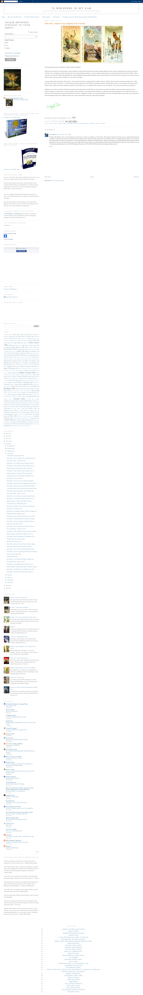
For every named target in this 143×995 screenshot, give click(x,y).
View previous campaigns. (13, 53)
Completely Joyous (11, 715)
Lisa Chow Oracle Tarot (16, 370)
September (10, 451)
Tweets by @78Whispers (10, 289)
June (8, 575)
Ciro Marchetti (73, 943)
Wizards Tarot (35, 423)
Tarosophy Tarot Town (73, 975)
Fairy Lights (15, 353)
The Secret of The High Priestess (21, 99)
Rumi (5, 391)
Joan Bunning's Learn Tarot (73, 955)
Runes (11, 390)
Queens (26, 384)
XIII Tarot (15, 425)
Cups (51, 123)
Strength (30, 396)
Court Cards (32, 340)
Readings (7, 388)
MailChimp (16, 56)
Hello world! (9, 825)
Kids (22, 366)
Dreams (31, 349)
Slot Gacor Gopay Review (12, 711)
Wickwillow (36, 420)
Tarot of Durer (100, 123)
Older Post (136, 177)
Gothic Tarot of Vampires (19, 357)
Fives (6, 355)
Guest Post (28, 357)
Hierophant (7, 363)
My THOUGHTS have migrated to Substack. (16, 819)
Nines (30, 378)
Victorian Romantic (34, 418)
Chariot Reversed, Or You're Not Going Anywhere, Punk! (22, 488)
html (6, 42)
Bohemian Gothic (21, 336)
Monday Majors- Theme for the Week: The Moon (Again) (22, 567)
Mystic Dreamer (23, 376)
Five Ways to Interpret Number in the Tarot (16, 717)
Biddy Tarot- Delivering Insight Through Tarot (73, 941)
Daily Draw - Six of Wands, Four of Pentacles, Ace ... (20, 564)
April (8, 577)
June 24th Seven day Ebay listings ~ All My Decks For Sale (20, 836)
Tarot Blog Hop (30, 399)
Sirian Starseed (12, 394)
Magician (15, 373)
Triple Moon (9, 721)
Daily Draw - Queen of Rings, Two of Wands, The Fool (21, 458)
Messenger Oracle (15, 374)
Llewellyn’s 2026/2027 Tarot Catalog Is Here (16, 730)
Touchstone (31, 412)
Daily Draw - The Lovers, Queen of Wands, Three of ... (21, 521)
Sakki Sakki (26, 390)
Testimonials (56, 17)
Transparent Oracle (18, 414)
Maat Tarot (73, 961)
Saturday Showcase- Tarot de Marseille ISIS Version (20, 476)
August (9, 453)
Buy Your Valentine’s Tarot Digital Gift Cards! (16, 814)
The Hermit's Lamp (11, 749)
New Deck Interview (34, 376)
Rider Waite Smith (25, 388)
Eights (19, 351)
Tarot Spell (16, 408)
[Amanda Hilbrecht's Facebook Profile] (5, 237)
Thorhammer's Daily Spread (10, 412)
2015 (7, 433)
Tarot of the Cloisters (21, 403)
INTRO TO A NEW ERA (12, 797)
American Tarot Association (73, 929)
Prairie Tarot (18, 384)
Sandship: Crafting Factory (12, 847)
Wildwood (7, 422)
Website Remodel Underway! (13, 778)
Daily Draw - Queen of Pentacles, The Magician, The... (21, 536)
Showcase (24, 392)
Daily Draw (23, 343)
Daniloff (10, 345)
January (9, 582)
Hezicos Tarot (73, 953)
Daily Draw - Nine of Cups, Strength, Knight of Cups (20, 549)
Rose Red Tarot (10, 801)
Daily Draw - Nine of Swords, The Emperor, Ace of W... (21, 516)
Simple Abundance (73, 973)
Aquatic (6, 196)
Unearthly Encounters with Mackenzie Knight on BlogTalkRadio (79, 17)
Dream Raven (25, 349)
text (6, 45)
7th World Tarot (7, 334)
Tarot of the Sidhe (14, 406)
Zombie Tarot (26, 425)
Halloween (35, 357)
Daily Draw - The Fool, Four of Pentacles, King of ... (20, 572)
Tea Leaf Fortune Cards (29, 408)
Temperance (7, 410)
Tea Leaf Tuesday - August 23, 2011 (16, 493)
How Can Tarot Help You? (15, 17)
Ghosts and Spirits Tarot (30, 355)
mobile (7, 48)
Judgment (70, 123)
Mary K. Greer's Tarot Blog (13, 756)
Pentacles (27, 382)
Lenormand (6, 370)
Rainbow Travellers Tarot (23, 386)
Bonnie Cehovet (10, 762)
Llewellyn (25, 370)
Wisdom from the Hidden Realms (19, 422)
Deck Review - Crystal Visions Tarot (18, 658)
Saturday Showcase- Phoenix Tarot (16, 513)
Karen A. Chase (10, 769)
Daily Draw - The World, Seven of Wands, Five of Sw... (21, 569)
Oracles (11, 380)
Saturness (8, 846)
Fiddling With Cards (12, 556)
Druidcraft (37, 349)
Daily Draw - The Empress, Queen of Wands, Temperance (22, 511)
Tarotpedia (73, 981)
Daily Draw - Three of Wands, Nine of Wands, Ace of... (21, 466)
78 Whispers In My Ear (71, 8)
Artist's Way (73, 935)
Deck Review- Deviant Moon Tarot (18, 597)
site (20, 187)
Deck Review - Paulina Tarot (14, 508)
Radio (13, 386)
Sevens (34, 391)
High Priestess (16, 362)
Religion (17, 388)
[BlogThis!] (70, 121)
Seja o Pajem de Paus (11, 705)
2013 (7, 438)
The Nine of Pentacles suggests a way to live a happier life (19, 808)
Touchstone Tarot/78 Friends (73, 990)
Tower (37, 412)
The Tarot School (73, 988)
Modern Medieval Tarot (26, 374)
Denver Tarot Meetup (73, 947)
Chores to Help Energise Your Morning (15, 784)
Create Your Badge (8, 239)
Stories (24, 396)
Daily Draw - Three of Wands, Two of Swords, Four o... (21, 526)
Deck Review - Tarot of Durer (14, 478)
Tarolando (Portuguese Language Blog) (17, 704)
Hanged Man (7, 361)
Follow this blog (21, 251)
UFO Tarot (19, 416)
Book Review (13, 338)
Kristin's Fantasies (11, 777)
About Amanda (46, 17)
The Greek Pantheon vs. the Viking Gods (15, 791)
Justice (17, 366)
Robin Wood (34, 388)
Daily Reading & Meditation (13, 840)
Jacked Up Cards (28, 364)
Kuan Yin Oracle (22, 368)
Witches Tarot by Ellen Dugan (21, 424)
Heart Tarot (18, 361)
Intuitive (12, 364)
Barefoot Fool (9, 738)
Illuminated (25, 362)
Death (7, 347)
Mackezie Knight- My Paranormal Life (73, 963)
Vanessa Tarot (26, 418)
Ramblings (34, 386)
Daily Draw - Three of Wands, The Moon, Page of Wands (21, 531)
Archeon (35, 334)
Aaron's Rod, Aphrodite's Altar (14, 98)
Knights (76, 123)
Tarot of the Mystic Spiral (19, 404)
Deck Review (16, 347)
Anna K (22, 334)
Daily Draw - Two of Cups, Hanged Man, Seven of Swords (22, 551)
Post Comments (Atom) (58, 180)
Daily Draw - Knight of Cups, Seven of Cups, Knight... (21, 506)
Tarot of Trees (73, 977)
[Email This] (69, 121)
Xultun (20, 425)
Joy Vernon (73, 957)
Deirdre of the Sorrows (31, 347)
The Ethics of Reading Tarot (31, 17)
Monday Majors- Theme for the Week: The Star (19, 501)
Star (20, 396)
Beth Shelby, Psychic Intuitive (73, 939)
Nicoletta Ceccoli (14, 378)
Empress (34, 351)
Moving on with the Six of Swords (14, 758)
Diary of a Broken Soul (73, 951)
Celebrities (23, 338)
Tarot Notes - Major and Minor (14, 744)
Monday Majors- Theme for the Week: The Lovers (20, 534)
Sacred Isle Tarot (18, 390)
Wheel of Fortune (26, 420)
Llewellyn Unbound (11, 728)
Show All (37, 851)
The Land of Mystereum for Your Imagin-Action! (19, 812)
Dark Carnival (17, 345)
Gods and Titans (7, 357)
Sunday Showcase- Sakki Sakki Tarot (16, 503)
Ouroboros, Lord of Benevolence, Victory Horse (17, 842)
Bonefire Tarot (30, 336)
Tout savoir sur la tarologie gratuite (14, 830)
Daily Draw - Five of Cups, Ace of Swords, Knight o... (21, 481)
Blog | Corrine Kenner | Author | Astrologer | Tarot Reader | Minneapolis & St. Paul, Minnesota (20, 788)
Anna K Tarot (73, 931)
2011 (7, 443)
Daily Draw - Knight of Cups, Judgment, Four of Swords (21, 483)
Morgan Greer (7, 376)
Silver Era (31, 392)
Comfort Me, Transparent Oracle (15, 455)
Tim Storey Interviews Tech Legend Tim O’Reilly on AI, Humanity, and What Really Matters (19, 764)
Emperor (27, 351)
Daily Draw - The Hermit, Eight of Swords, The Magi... (21, 519)
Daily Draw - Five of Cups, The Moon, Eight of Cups (21, 496)
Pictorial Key (7, 384)
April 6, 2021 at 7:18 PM (64, 134)
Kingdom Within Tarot (32, 366)
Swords (91, 123)
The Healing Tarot (32, 410)
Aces (14, 334)
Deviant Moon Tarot (73, 949)
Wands (7, 420)
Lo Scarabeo (68, 118)
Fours (64, 123)
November (10, 448)
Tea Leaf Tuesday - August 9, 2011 (16, 561)
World (5, 426)
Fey (38, 353)
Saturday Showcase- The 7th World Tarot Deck (19, 546)
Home (3, 17)
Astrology (6, 336)
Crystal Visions (7, 343)
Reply (51, 146)
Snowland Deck (29, 394)
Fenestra (34, 353)
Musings (15, 376)
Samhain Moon (10, 795)
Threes (24, 412)
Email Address (21, 34)
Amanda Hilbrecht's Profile (10, 233)
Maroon (37, 373)
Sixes (20, 394)
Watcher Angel (16, 420)
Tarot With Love (73, 979)
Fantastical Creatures (25, 353)
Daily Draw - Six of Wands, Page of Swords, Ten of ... (20, 463)
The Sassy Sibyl (10, 709)
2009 (7, 588)
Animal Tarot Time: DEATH (13, 745)
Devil (17, 349)
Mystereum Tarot (73, 967)
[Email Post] (66, 121)
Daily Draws (58, 123)
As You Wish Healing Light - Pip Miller (73, 937)
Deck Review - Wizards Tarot (16, 677)
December (10, 446)
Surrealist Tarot (7, 399)
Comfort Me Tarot (21, 340)
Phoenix (35, 382)
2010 (7, 585)
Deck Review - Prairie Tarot (14, 541)
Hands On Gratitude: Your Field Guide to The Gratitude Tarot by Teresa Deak (21, 359)
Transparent (9, 414)
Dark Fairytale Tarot (34, 345)
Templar (15, 410)
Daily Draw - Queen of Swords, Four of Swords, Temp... (21, 544)
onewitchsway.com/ (11, 782)
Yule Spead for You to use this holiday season (16, 802)
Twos (12, 416)
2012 (7, 441)
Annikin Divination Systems (73, 933)
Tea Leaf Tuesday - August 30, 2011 (16, 460)
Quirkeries (9, 835)
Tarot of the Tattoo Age (26, 406)
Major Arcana (84, 123)
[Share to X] (72, 121)
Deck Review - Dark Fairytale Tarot (18, 637)
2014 (7, 436)
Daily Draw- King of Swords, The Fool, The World (22, 668)
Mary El (7, 374)
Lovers (32, 370)
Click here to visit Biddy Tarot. (12, 117)
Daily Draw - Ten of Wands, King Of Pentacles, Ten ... (21, 498)
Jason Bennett (53, 134)
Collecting (11, 340)
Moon (34, 375)
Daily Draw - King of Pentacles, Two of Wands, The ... (21, 491)
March (9, 580)
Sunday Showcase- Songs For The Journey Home (19, 473)
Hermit (26, 361)
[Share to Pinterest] (76, 121)
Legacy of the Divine (32, 368)
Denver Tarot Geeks (73, 945)
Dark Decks (25, 345)
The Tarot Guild (73, 986)
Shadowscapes (17, 392)
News (7, 378)
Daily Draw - (12, 627)
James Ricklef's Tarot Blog (13, 806)
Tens (22, 410)
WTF (10, 425)
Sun (35, 396)
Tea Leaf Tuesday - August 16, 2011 (16, 529)
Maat (9, 373)
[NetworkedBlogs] (21, 248)
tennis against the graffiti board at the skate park (17, 739)
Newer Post (48, 177)
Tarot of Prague (33, 401)
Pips (13, 384)
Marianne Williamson (73, 965)
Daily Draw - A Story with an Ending (18, 607)
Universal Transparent (16, 418)
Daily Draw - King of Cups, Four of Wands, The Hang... (21, 486)
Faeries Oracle (7, 353)
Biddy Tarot (12, 336)
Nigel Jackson (23, 378)
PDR (19, 382)
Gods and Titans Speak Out (14, 554)
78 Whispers (7, 225)
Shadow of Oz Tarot (8, 392)
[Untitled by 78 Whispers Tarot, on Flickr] (15, 138)
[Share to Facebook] (74, 121)
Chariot (29, 338)
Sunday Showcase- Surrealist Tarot (16, 539)
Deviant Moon (8, 349)
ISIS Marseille (19, 364)
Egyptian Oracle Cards (10, 351)
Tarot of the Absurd (9, 403)
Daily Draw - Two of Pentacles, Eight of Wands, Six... (21, 559)
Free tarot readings (11, 829)
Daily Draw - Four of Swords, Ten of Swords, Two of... (21, 471)
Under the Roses (28, 416)
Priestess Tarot (10, 823)
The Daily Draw (10, 734)
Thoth (20, 412)
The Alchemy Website (73, 984)
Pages (17, 380)
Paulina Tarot (12, 382)
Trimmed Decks (28, 414)
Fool (12, 355)
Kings (5, 368)
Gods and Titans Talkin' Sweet (15, 524)
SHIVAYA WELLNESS (12, 818)
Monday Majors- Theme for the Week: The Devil (19, 468)
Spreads (15, 396)
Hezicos (34, 361)
